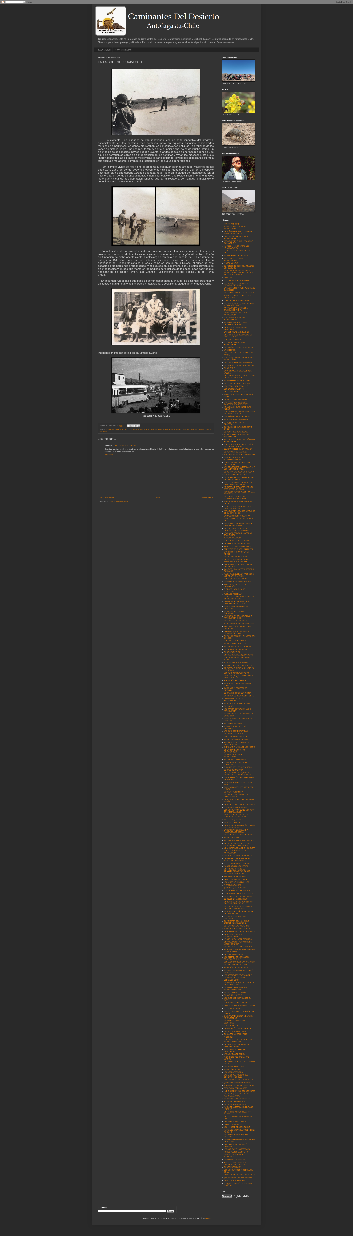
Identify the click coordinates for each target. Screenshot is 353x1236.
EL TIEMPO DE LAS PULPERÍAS (236, 926)
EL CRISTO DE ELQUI (232, 652)
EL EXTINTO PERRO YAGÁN (235, 992)
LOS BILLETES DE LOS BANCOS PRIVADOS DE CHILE (236, 958)
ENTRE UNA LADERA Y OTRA (235, 1088)
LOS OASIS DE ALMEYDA (234, 389)
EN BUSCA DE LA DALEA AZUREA (237, 703)
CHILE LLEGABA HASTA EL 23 (235, 392)
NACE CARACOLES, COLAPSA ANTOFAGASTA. (236, 237)
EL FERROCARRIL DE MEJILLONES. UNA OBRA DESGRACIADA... (238, 908)
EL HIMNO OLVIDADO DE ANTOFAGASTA (234, 756)
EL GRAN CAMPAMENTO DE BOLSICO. (239, 665)
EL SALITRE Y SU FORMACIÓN (236, 1034)
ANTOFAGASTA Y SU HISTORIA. (236, 256)
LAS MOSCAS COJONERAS (235, 1104)
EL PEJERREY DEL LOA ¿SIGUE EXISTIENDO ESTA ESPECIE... (236, 922)
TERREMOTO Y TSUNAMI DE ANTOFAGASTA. (235, 228)
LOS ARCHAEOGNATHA (233, 1072)
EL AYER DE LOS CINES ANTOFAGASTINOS (233, 259)
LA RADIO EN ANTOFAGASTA (235, 807)
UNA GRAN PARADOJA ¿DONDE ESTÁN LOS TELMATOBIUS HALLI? (237, 774)
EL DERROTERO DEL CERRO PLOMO (239, 472)
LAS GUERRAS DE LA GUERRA (236, 737)
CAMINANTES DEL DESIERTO (116, 429)
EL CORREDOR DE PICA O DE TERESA (239, 835)
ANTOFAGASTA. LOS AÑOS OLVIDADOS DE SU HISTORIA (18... (239, 512)
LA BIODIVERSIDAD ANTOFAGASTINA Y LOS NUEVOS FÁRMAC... (239, 468)
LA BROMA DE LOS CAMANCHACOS (238, 856)
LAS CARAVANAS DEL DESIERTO (237, 863)
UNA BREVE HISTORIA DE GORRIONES (239, 804)
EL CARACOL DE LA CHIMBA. (235, 649)
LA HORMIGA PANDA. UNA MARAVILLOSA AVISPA (234, 458)
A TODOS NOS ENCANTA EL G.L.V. (237, 929)
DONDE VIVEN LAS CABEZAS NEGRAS (239, 1175)
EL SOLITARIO (229, 368)
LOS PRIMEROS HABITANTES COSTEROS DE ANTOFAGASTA (236, 403)
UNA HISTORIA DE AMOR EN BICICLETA (239, 848)
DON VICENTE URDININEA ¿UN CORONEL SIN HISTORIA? (236, 603)
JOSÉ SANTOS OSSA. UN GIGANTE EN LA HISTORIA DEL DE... (239, 507)
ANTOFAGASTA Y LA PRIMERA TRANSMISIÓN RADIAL (236, 309)
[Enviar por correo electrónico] (128, 425)
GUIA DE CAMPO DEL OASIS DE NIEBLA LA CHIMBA (236, 1046)
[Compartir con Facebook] (136, 425)
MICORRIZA (228, 1037)
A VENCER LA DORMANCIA (234, 1101)
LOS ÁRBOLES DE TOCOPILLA (236, 386)
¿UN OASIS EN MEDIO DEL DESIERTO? (239, 1091)
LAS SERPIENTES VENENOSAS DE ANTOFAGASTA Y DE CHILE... (238, 976)
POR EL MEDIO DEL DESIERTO (236, 1152)
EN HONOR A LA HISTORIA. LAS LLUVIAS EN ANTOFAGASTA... (236, 498)
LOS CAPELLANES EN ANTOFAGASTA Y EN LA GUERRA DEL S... (239, 413)
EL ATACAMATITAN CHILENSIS (236, 965)
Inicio (158, 498)
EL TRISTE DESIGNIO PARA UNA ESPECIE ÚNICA (236, 796)
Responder (109, 455)
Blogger (208, 1218)
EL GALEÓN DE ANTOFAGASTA (236, 968)
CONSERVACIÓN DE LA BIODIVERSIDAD (233, 700)
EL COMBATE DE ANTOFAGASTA (236, 621)
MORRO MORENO (231, 263)
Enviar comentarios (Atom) (118, 502)
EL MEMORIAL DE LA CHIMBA (235, 452)
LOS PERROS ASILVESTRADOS (236, 673)
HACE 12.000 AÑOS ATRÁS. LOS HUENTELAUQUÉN (236, 247)
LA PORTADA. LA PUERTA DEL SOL (237, 582)
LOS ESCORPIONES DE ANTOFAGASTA (239, 962)
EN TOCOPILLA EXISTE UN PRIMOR (238, 896)
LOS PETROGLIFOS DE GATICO (236, 541)
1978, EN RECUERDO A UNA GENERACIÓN (235, 585)
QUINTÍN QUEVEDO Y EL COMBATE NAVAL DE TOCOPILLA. (238, 232)
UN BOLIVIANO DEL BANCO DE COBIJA (239, 932)
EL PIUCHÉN (229, 706)
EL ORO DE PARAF (231, 838)
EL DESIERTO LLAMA (232, 1167)
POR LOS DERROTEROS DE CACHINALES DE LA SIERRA (235, 1163)
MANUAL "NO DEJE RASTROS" (236, 663)
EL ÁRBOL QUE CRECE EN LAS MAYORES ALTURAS (236, 1095)
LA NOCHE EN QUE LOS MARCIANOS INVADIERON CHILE (238, 677)
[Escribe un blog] (131, 425)
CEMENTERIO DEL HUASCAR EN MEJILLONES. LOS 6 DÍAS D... (237, 859)
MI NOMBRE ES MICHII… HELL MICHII (239, 1085)
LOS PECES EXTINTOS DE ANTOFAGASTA (234, 343)
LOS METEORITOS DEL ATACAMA (237, 891)
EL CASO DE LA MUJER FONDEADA (238, 947)
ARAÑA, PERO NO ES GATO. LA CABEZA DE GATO (236, 743)
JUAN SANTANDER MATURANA (236, 300)
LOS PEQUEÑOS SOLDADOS (235, 579)
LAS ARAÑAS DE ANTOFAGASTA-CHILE (239, 347)
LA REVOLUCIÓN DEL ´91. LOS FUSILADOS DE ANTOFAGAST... (236, 816)
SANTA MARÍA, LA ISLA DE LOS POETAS (239, 747)
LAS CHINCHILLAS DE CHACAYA (237, 383)
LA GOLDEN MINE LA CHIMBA (235, 879)
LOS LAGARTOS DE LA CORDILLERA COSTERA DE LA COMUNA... (238, 483)
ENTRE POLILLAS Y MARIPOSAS (237, 1099)
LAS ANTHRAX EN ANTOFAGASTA (237, 1149)
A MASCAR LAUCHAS (232, 885)
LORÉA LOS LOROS (232, 980)
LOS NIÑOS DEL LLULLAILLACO (236, 882)
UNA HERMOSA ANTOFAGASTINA (237, 544)
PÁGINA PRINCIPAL (231, 224)
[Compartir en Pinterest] (139, 425)
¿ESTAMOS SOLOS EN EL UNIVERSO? (239, 1178)
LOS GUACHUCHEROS (233, 1008)
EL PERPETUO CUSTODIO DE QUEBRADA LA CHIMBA (236, 323)
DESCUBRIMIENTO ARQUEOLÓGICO (238, 655)
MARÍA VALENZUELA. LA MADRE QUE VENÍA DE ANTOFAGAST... (239, 575)
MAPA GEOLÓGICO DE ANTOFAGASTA (239, 624)
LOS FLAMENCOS (231, 1026)
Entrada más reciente (107, 498)
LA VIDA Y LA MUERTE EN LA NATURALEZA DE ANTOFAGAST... (237, 529)
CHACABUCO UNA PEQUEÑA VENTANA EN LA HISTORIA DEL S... (239, 826)
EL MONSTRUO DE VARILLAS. (236, 432)
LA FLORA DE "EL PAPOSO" (234, 1160)
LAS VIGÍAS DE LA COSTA (234, 1067)
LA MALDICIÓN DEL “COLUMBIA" (237, 516)
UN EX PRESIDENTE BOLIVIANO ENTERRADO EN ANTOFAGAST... (237, 844)
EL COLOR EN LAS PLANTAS (235, 899)
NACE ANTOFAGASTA (232, 538)
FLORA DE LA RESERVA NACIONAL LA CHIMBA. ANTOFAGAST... (239, 598)
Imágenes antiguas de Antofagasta (169, 429)
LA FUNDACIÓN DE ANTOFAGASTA (237, 1028)
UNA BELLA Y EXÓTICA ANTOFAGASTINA (233, 935)
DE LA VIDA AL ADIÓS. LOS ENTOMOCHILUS (234, 751)
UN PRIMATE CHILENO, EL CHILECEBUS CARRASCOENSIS (237, 870)
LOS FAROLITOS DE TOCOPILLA (236, 280)
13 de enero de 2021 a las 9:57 (124, 446)
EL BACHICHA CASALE (233, 995)
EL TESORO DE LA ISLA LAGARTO (237, 646)
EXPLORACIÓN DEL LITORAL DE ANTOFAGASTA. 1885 (237, 632)
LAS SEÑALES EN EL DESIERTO (236, 417)
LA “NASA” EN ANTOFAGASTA (235, 399)
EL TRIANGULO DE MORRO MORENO (239, 365)
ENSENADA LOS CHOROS (234, 874)
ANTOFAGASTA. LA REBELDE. (235, 644)
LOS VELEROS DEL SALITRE (235, 475)
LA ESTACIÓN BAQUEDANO (235, 1031)
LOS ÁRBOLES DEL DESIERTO (236, 1003)
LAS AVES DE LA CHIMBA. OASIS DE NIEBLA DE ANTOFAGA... (238, 524)
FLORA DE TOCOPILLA (233, 594)
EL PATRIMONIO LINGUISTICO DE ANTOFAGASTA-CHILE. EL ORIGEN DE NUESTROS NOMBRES (239, 273)
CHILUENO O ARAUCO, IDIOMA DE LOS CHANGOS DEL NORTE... (239, 377)
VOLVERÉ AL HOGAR (232, 1069)
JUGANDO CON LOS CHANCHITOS (238, 767)
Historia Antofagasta (150, 429)
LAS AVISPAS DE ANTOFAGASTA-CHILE (239, 1080)
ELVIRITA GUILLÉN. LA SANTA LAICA (238, 449)
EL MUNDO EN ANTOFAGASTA (236, 419)
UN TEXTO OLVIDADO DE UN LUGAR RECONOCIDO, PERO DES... (238, 903)
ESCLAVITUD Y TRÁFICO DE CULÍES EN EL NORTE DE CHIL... (238, 445)
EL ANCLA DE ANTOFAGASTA (235, 557)
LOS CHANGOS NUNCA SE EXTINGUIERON (234, 319)
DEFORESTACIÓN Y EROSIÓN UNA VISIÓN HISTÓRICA (238, 943)
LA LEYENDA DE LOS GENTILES (236, 1180)
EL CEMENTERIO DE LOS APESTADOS (239, 293)
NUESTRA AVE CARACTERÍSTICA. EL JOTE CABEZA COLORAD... (238, 488)
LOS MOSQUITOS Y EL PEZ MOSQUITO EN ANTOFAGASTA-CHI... (239, 811)
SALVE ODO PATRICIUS (233, 1124)
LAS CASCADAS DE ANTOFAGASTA (238, 362)
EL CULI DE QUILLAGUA (233, 820)
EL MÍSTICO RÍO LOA (232, 822)
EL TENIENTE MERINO (233, 723)
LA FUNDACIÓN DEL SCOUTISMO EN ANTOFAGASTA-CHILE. (238, 617)
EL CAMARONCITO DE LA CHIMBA (237, 693)
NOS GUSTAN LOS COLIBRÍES (236, 866)
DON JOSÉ (228, 278)
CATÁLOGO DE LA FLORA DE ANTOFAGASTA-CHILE (235, 989)
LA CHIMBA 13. (230, 350)
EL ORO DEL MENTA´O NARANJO (237, 739)
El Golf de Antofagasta (135, 429)
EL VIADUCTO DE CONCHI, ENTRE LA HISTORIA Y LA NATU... (239, 984)
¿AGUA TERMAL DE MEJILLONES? (237, 381)
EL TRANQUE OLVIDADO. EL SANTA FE (239, 840)
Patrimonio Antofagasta (189, 429)
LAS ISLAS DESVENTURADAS (236, 731)
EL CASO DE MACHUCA (233, 770)
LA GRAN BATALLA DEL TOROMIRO (238, 939)
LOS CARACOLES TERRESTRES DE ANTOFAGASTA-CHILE (238, 1041)
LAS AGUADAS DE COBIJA (234, 1054)
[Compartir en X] (133, 425)
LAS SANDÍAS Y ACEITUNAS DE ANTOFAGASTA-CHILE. (236, 284)
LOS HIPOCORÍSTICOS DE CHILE (237, 1127)
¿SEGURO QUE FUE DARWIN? (236, 888)
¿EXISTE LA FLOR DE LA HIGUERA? (238, 1083)
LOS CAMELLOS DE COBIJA (235, 641)
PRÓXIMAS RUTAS (123, 50)
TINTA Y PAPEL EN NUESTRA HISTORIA (239, 455)
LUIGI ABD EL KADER (232, 340)
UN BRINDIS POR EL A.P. (233, 954)
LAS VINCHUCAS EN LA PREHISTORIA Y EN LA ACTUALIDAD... (239, 304)
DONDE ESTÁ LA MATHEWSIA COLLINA (239, 1006)
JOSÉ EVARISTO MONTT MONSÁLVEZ (239, 893)
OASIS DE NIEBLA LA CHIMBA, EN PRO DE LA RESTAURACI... (239, 478)
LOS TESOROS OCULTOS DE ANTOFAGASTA (235, 852)
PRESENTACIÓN (103, 50)
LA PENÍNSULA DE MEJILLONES (236, 332)
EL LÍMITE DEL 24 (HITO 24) (235, 759)
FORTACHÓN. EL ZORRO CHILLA (237, 681)
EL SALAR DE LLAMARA (233, 792)
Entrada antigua (207, 498)
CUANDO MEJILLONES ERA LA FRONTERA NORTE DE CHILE (236, 561)
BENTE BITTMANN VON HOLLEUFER (238, 549)
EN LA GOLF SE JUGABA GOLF (236, 734)
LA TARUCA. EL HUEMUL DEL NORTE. (239, 696)
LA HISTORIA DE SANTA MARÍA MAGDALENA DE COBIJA (236, 831)
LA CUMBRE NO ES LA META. (235, 1121)
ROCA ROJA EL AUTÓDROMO (235, 876)
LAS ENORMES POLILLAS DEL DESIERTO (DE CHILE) (236, 1076)
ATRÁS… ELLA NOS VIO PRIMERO (237, 546)
